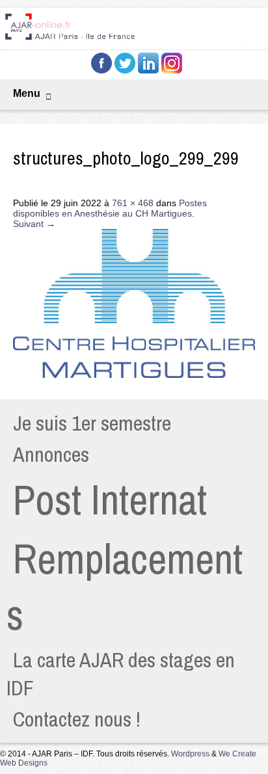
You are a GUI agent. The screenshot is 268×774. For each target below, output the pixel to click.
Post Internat (110, 499)
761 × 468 (133, 203)
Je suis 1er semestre (92, 423)
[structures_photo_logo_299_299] (134, 374)
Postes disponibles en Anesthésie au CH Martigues (110, 208)
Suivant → (34, 224)
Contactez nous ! (77, 719)
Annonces (51, 454)
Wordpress (190, 753)
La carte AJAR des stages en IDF (121, 674)
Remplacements (125, 587)
